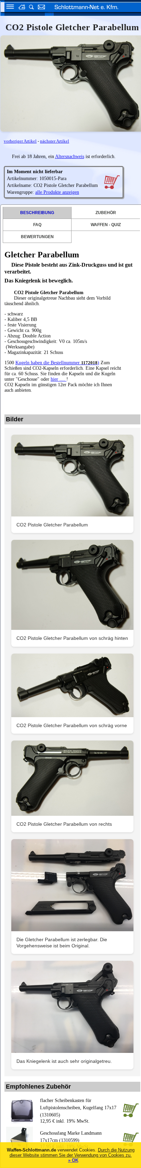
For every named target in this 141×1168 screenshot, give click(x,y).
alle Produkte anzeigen (57, 192)
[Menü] (7, 7)
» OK (73, 1160)
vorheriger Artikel (20, 141)
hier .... (58, 379)
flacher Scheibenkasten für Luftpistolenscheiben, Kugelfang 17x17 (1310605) (78, 1107)
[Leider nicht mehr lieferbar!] (112, 182)
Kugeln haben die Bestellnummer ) (57, 362)
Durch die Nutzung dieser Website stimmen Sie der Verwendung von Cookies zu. (72, 1152)
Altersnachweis (69, 156)
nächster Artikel (54, 141)
